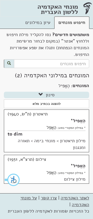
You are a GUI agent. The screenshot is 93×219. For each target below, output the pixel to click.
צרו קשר (49, 198)
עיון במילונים (37, 22)
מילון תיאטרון (73, 141)
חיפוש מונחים (71, 22)
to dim (14, 134)
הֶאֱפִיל (79, 120)
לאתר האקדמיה (75, 198)
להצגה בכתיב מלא (46, 103)
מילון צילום (75, 179)
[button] (12, 179)
